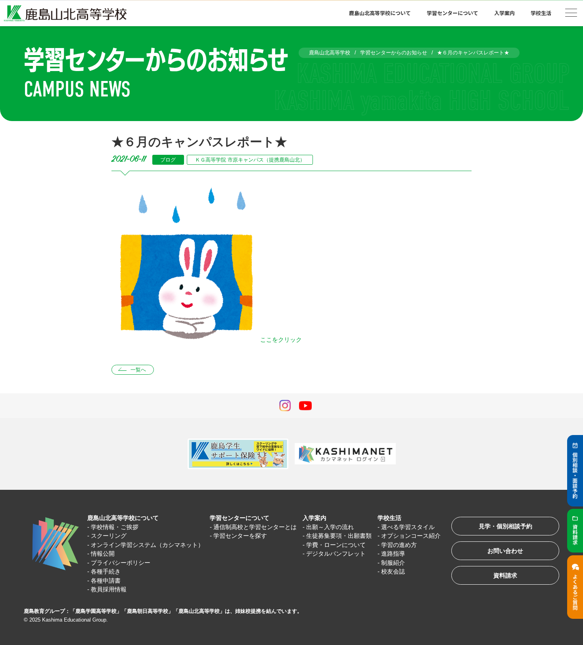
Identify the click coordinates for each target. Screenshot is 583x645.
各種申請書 (106, 580)
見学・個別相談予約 (505, 526)
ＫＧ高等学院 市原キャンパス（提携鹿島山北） (250, 160)
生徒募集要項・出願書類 (339, 535)
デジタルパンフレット (336, 553)
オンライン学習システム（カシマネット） (147, 544)
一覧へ (138, 370)
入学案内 (314, 517)
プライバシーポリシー (120, 562)
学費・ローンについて (336, 544)
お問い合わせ (505, 550)
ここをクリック (281, 339)
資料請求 (505, 575)
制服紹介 (393, 562)
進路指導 (393, 553)
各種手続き (106, 571)
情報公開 (103, 553)
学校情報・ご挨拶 (114, 527)
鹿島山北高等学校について (123, 517)
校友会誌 (393, 571)
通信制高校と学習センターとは (255, 527)
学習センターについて (239, 517)
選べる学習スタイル (408, 527)
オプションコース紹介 (411, 535)
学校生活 (389, 517)
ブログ (168, 160)
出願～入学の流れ (330, 527)
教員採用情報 (109, 589)
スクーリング (109, 535)
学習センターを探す (240, 535)
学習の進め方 (399, 544)
